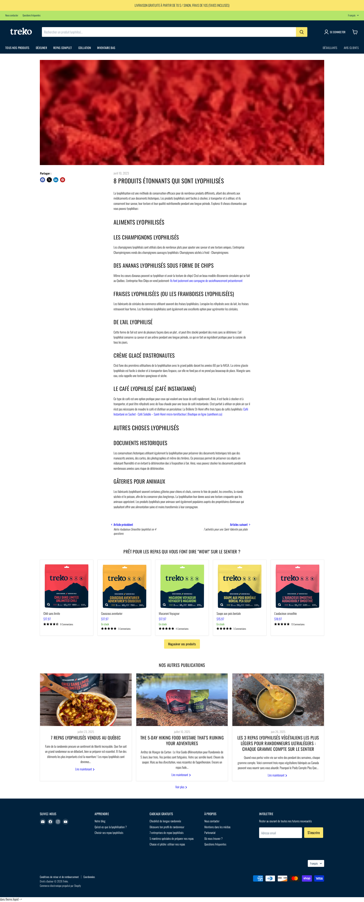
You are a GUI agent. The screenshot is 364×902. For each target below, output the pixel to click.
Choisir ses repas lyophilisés (109, 832)
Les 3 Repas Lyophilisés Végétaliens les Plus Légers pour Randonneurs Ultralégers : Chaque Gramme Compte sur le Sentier (278, 743)
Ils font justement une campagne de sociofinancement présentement (206, 280)
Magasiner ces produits (182, 643)
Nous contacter (11, 15)
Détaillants (330, 47)
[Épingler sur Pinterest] (62, 179)
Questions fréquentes (31, 15)
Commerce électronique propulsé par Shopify (60, 885)
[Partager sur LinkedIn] (55, 179)
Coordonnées (89, 877)
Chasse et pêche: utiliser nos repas (167, 844)
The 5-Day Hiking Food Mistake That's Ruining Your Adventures (182, 740)
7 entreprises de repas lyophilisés (166, 832)
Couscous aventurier (111, 613)
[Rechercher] (301, 32)
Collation (84, 47)
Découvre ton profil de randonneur (167, 827)
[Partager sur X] (49, 179)
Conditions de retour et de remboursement (59, 877)
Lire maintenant (83, 769)
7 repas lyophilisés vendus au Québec (86, 737)
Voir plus (180, 786)
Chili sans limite (51, 613)
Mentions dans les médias (217, 827)
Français (351, 15)
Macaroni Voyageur (169, 613)
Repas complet (62, 47)
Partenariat (209, 832)
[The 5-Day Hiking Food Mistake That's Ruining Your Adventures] (182, 699)
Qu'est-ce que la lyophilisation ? (111, 827)
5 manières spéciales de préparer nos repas (172, 838)
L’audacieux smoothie (285, 613)
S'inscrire (314, 832)
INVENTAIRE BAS (106, 47)
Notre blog (100, 821)
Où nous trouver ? (213, 838)
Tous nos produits (17, 47)
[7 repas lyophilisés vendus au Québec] (86, 699)
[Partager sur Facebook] (42, 179)
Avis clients (351, 47)
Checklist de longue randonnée (165, 821)
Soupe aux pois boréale (229, 613)
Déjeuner (41, 47)
